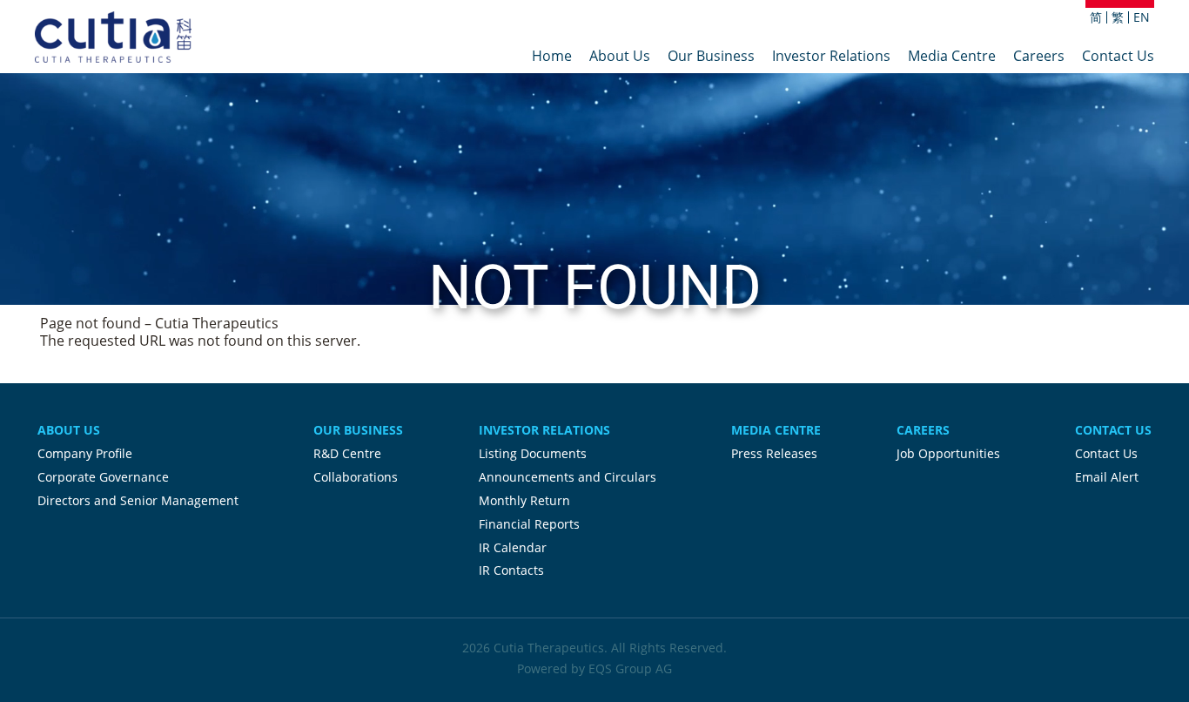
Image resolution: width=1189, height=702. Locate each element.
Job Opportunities (948, 453)
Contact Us (1118, 57)
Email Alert (1107, 477)
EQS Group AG (630, 668)
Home (552, 57)
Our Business (711, 57)
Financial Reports (529, 524)
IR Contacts (511, 570)
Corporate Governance (103, 477)
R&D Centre (347, 453)
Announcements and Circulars (567, 477)
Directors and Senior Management (137, 500)
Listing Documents (533, 453)
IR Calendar (513, 547)
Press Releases (774, 453)
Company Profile (84, 453)
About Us (619, 57)
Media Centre (952, 57)
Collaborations (355, 477)
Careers (1039, 57)
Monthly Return (524, 500)
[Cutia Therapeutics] (113, 37)
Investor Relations (831, 57)
